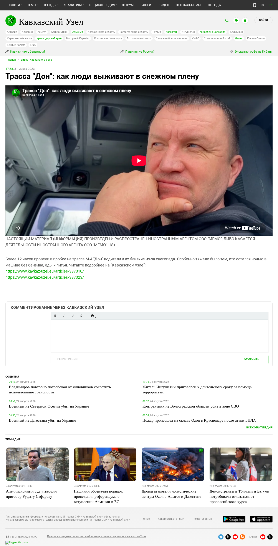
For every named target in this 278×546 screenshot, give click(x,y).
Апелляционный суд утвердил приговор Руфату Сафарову (31, 493)
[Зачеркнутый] (81, 316)
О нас (146, 518)
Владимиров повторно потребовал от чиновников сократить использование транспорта (60, 389)
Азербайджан (59, 31)
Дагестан (171, 31)
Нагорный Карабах (77, 38)
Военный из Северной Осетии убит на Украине (49, 406)
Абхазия (12, 31)
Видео (164, 5)
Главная (10, 59)
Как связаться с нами (171, 518)
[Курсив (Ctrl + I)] (64, 316)
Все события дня (259, 427)
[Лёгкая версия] (254, 5)
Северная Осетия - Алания (171, 38)
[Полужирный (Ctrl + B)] (55, 316)
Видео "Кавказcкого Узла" (37, 59)
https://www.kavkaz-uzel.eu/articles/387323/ (44, 277)
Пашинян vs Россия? (140, 51)
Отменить (251, 359)
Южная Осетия (256, 38)
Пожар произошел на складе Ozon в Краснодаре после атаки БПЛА (199, 420)
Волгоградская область (134, 31)
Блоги (146, 5)
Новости (12, 5)
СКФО (195, 38)
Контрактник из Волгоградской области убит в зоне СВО (190, 406)
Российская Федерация (108, 38)
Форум (128, 5)
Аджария (27, 31)
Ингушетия (188, 31)
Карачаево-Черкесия (19, 38)
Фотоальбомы (188, 5)
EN (271, 5)
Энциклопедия (102, 5)
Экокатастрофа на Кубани (253, 51)
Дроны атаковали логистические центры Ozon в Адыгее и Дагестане (171, 493)
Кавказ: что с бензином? (27, 51)
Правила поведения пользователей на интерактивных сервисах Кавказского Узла (96, 536)
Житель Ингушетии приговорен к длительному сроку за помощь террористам (197, 389)
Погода (214, 5)
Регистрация (67, 359)
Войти (263, 20)
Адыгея (42, 31)
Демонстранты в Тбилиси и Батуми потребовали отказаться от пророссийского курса (239, 496)
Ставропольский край (217, 38)
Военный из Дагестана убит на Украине (42, 420)
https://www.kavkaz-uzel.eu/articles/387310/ (44, 271)
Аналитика (72, 5)
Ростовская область (139, 38)
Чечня (238, 38)
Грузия (157, 31)
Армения (77, 31)
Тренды (49, 5)
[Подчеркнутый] (72, 316)
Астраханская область (101, 31)
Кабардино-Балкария (212, 31)
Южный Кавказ (16, 45)
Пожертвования (202, 518)
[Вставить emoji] (92, 316)
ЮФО (33, 45)
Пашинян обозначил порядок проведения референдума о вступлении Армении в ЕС (98, 496)
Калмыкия (236, 31)
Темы (31, 5)
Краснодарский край (49, 38)
